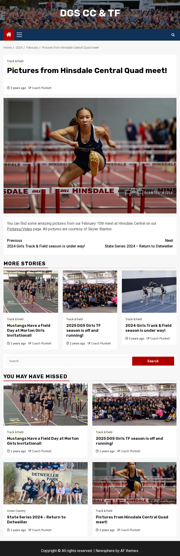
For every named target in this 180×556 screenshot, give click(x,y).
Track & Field (15, 61)
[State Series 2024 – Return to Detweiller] (46, 483)
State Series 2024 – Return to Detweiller (139, 243)
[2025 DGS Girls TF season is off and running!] (90, 291)
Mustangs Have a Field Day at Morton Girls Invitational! (28, 330)
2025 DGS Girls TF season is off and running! (83, 330)
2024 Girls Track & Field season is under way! (46, 243)
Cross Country (16, 511)
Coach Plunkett (42, 88)
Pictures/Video (19, 229)
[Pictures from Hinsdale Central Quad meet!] (134, 483)
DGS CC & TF (90, 13)
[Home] (8, 35)
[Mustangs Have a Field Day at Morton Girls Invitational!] (31, 291)
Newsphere (105, 550)
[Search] (173, 34)
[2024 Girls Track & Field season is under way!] (149, 291)
